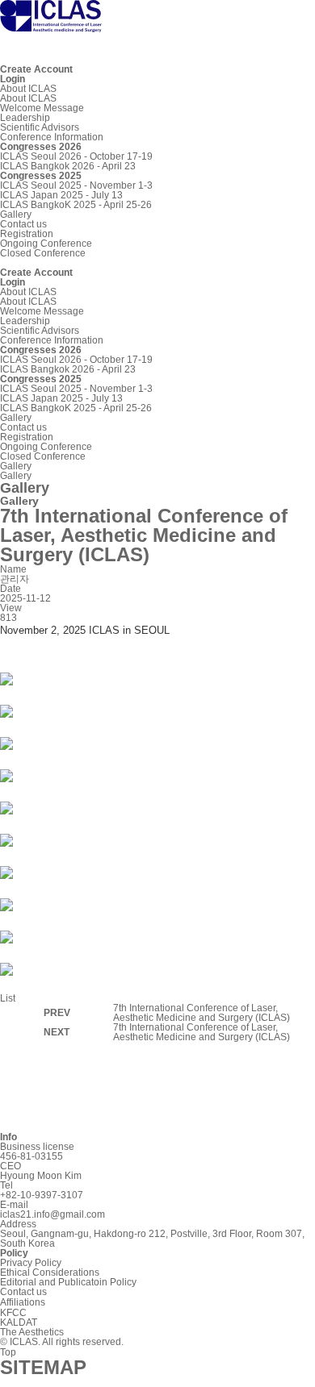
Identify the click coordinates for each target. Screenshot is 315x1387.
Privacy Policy (30, 1262)
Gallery (16, 214)
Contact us (23, 224)
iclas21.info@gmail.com (52, 1214)
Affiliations (22, 1302)
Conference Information (51, 137)
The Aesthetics (32, 1332)
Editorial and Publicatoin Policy (68, 1282)
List (7, 998)
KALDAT (18, 1322)
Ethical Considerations (49, 1272)
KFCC (13, 1312)
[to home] (51, 25)
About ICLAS (28, 88)
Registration (26, 233)
